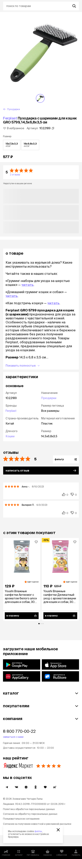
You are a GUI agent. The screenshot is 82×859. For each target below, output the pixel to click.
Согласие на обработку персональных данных (30, 814)
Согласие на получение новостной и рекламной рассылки (37, 824)
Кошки (10, 436)
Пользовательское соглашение (21, 818)
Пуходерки (48, 398)
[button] (41, 172)
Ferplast (10, 118)
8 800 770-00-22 (19, 731)
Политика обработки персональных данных (29, 809)
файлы (38, 831)
